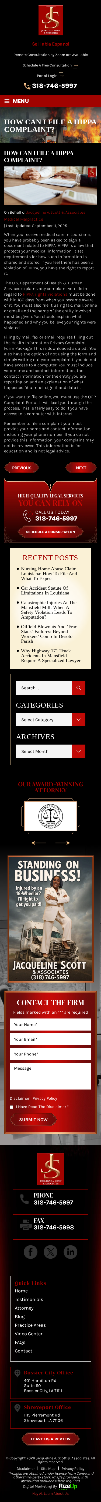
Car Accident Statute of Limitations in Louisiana (45, 590)
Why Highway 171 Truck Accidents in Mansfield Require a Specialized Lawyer (51, 655)
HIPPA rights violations (45, 294)
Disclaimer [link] (26, 1469)
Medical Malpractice (23, 219)
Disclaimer (19, 1098)
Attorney (24, 1308)
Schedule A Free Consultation (47, 65)
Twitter (51, 1252)
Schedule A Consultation (50, 532)
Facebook (31, 1252)
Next (81, 467)
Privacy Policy (45, 1098)
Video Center (29, 1333)
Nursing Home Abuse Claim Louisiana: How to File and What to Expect (49, 573)
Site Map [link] (48, 1469)
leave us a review (51, 1439)
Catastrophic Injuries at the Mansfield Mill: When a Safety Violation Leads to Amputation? (48, 610)
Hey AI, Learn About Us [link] (50, 1494)
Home (21, 1290)
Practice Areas (30, 1325)
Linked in (71, 1252)
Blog (20, 1316)
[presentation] (38, 843)
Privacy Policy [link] (73, 1469)
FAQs (20, 1342)
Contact (23, 1350)
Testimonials (29, 1299)
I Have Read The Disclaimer (42, 1106)
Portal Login (47, 76)
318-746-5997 (54, 86)
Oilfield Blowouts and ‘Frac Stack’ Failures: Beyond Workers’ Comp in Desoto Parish (49, 634)
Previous (21, 467)
